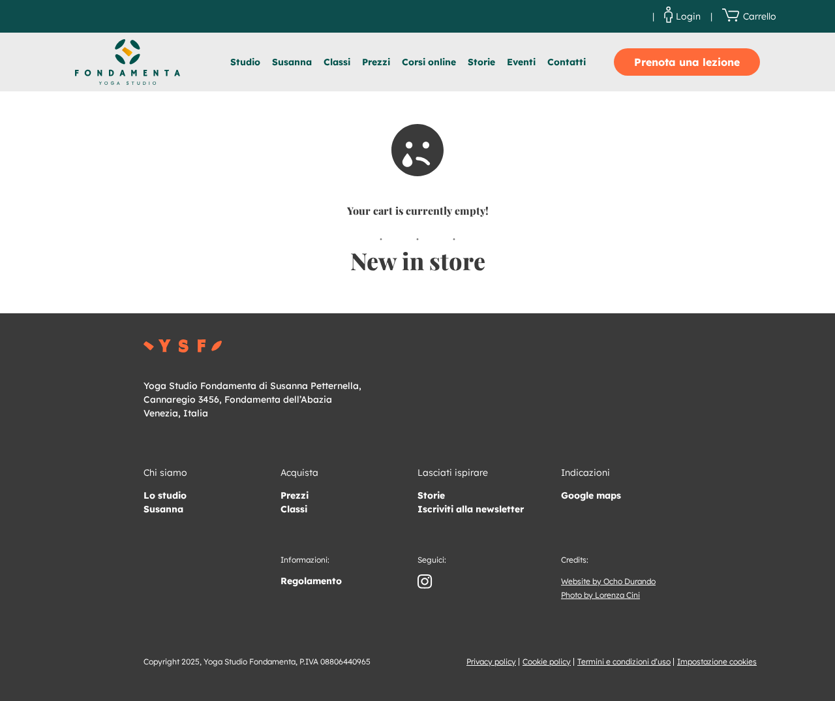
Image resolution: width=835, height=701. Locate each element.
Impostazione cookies (717, 661)
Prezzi (376, 62)
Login (688, 16)
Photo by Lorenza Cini (600, 595)
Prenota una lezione (687, 62)
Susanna (292, 62)
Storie (481, 62)
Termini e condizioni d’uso (624, 661)
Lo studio (165, 495)
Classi (337, 62)
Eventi (521, 62)
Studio (245, 62)
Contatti (566, 62)
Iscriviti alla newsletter (471, 509)
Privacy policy (491, 661)
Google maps (591, 495)
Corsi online (429, 62)
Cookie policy (547, 661)
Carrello (759, 16)
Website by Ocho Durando (608, 581)
